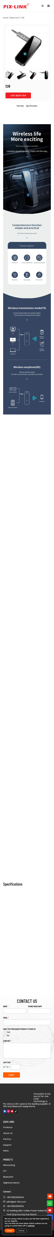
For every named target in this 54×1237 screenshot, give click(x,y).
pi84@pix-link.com (16, 1201)
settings (31, 1226)
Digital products (11, 1182)
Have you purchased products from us (19, 1029)
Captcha (7, 1062)
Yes (8, 1032)
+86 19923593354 (15, 1206)
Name (6, 1006)
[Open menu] (48, 6)
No (8, 1035)
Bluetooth (8, 1176)
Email (6, 1017)
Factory (7, 1139)
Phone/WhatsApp (35, 1006)
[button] (10, 75)
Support (7, 1144)
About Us (7, 1133)
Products (7, 1127)
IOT (5, 1171)
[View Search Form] (42, 6)
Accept (9, 1231)
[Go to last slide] (8, 75)
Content (7, 1041)
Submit (12, 1074)
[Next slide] (46, 75)
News (6, 1150)
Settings (21, 1231)
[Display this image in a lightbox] (27, 47)
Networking (9, 1165)
